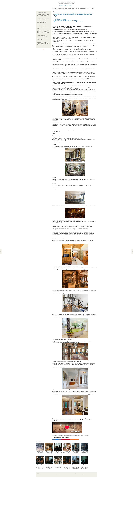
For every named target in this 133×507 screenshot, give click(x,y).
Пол (56, 15)
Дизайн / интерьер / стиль (66, 2)
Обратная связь (77, 473)
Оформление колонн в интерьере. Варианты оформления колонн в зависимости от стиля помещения (74, 13)
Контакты (57, 473)
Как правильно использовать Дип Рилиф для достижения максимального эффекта (43, 21)
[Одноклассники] (74, 439)
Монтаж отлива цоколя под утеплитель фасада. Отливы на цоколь (43, 27)
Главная (61, 5)
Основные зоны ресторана (60, 19)
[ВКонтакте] (56, 439)
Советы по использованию (84, 435)
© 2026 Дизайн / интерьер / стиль (41, 473)
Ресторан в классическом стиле (72, 435)
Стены (56, 16)
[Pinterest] (65, 439)
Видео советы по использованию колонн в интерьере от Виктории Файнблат (69, 21)
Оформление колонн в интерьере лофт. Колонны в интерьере (66, 20)
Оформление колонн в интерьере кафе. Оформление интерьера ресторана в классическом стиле (73, 14)
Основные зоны (79, 435)
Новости (66, 5)
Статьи (70, 5)
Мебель (56, 18)
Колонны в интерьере (58, 435)
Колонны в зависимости (64, 435)
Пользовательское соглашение (63, 473)
